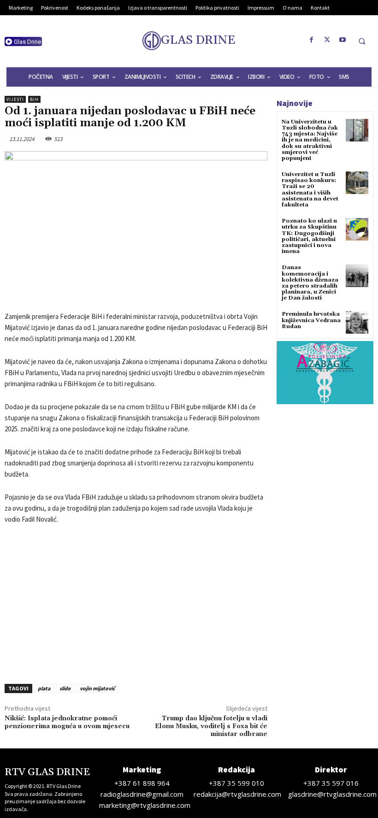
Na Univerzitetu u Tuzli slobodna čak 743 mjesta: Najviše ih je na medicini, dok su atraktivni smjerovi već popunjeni (310, 140)
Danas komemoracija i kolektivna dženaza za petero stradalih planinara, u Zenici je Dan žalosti (310, 282)
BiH (34, 99)
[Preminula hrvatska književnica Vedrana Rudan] (357, 322)
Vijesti (15, 99)
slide (65, 688)
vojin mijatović (97, 688)
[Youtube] (342, 40)
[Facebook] (311, 40)
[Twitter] (327, 40)
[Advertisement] (136, 601)
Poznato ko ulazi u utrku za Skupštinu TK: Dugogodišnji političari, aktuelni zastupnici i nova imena (309, 236)
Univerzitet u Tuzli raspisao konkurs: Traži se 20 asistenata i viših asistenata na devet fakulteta (310, 189)
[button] (361, 41)
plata (44, 688)
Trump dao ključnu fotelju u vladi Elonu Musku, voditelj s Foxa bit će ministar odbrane (211, 726)
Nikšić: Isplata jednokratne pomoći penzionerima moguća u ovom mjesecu (67, 722)
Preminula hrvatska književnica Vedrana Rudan (311, 320)
